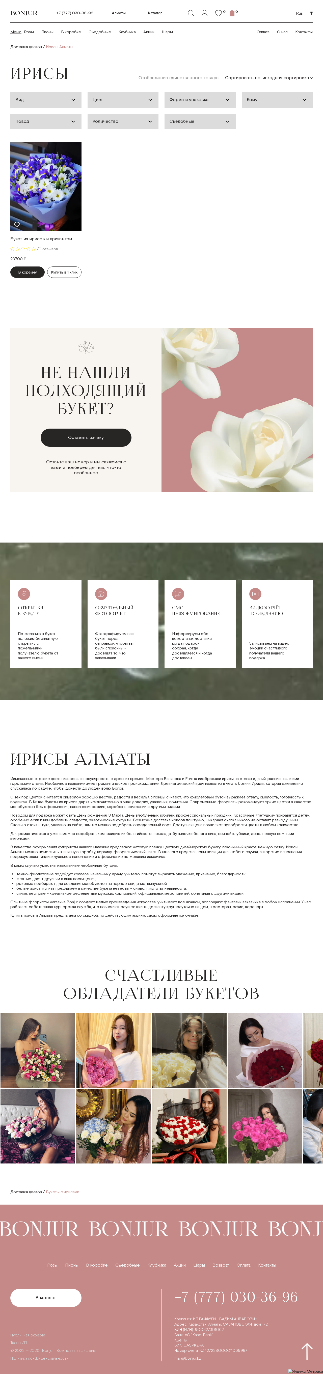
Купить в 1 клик (64, 272)
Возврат (220, 1265)
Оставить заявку (86, 437)
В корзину (27, 272)
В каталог (46, 1298)
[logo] (24, 13)
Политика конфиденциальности (39, 1358)
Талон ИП (18, 1343)
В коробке (71, 32)
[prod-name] (46, 186)
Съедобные (100, 32)
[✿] (218, 13)
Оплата (263, 32)
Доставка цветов (26, 47)
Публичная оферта (27, 1335)
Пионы (47, 32)
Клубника (127, 32)
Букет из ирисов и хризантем (41, 239)
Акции (148, 32)
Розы (29, 32)
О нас (282, 32)
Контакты (304, 32)
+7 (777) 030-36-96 (74, 13)
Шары (167, 32)
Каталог (155, 13)
